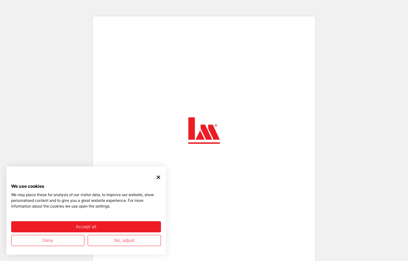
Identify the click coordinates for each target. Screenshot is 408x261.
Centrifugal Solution (126, 135)
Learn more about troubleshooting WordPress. (139, 165)
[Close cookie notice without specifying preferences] (158, 177)
